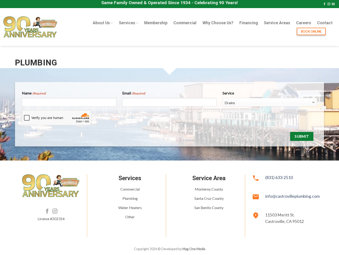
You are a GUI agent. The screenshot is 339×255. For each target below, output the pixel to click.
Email (133, 93)
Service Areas (277, 23)
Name (34, 93)
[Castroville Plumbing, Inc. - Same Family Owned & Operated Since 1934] (30, 27)
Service (228, 93)
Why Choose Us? (217, 23)
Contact (325, 23)
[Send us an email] (333, 4)
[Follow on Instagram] (328, 4)
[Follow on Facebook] (324, 4)
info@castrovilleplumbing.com (292, 196)
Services (127, 23)
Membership (155, 23)
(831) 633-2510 (279, 177)
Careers (303, 23)
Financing (248, 23)
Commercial (184, 23)
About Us (101, 23)
